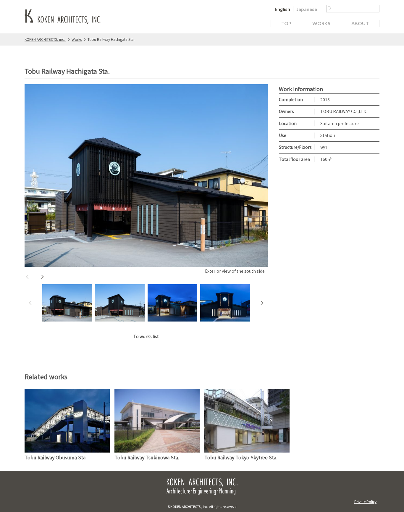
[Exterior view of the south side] (146, 175)
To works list (146, 336)
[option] (146, 179)
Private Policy (365, 501)
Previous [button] (27, 277)
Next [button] (42, 277)
